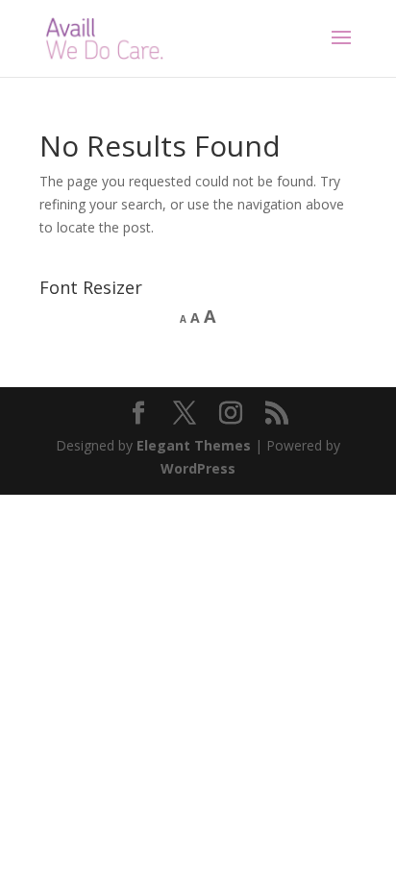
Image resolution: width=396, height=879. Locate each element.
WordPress (198, 468)
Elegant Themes (193, 445)
